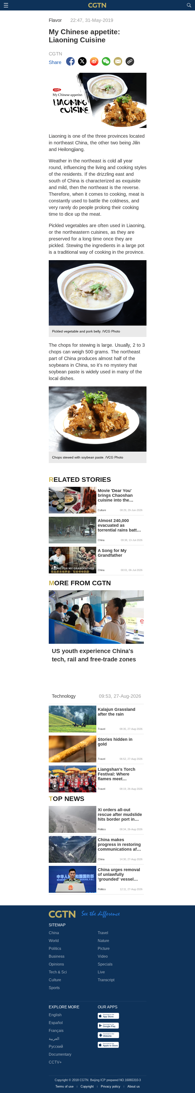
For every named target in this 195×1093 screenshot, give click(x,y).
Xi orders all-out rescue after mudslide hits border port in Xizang (120, 814)
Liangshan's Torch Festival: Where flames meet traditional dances (116, 774)
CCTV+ (55, 1062)
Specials (105, 964)
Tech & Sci (58, 972)
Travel (103, 933)
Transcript (106, 980)
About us (133, 1086)
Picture (104, 949)
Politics (55, 949)
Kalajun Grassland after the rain (116, 712)
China (54, 933)
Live (101, 972)
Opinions (56, 964)
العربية (54, 1039)
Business (56, 956)
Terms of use (64, 1086)
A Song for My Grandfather (112, 553)
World (54, 941)
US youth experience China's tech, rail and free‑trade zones (94, 655)
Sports (54, 988)
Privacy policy (111, 1086)
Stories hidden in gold (115, 742)
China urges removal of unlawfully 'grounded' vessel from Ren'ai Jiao (119, 874)
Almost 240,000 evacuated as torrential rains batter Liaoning (119, 525)
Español (56, 1023)
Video (103, 956)
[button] (55, 567)
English (55, 1015)
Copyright (88, 1086)
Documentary (60, 1054)
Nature (103, 941)
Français (56, 1031)
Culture (55, 980)
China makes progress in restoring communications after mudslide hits (120, 844)
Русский (56, 1046)
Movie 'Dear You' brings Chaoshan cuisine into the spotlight (115, 495)
